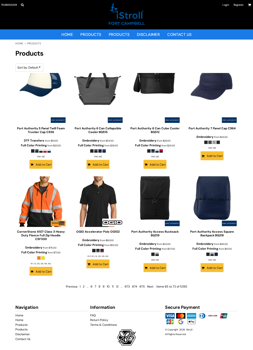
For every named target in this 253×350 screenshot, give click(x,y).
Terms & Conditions (103, 325)
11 (113, 286)
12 (117, 286)
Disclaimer (22, 334)
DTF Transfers (34, 140)
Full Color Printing (34, 145)
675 (142, 286)
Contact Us (22, 339)
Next (150, 286)
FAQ (93, 315)
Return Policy (99, 320)
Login (225, 4)
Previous (71, 286)
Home (19, 43)
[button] (22, 4)
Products (21, 325)
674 (134, 286)
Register (239, 4)
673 (127, 286)
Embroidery (90, 140)
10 (108, 286)
